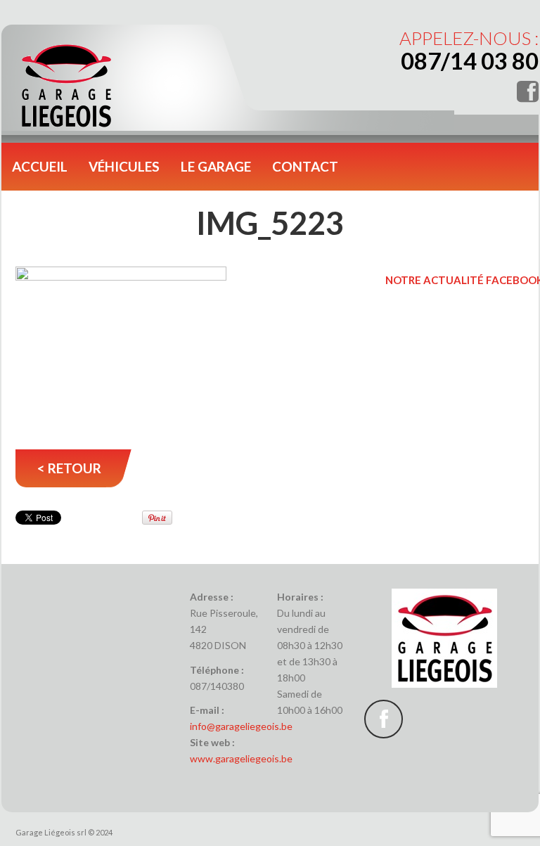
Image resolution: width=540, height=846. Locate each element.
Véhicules (124, 166)
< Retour (69, 468)
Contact (305, 166)
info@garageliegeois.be (241, 726)
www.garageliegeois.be (241, 758)
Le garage (216, 166)
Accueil (40, 166)
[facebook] (383, 719)
